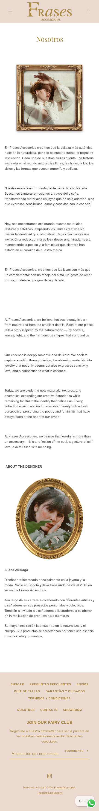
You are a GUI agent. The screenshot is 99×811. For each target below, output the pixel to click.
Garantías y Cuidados (65, 691)
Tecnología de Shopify (49, 792)
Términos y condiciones (49, 698)
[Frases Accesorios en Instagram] (49, 776)
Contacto (49, 710)
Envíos (82, 684)
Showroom (72, 710)
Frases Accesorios (64, 787)
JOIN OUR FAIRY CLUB (50, 722)
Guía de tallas (27, 691)
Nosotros (26, 710)
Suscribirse (74, 751)
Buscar (17, 684)
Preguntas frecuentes (50, 684)
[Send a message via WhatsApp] (91, 803)
